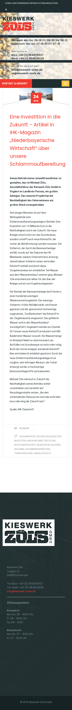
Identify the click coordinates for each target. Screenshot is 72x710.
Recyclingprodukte (25, 445)
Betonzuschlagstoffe (49, 436)
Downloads (11, 3)
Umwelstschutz (42, 453)
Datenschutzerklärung (41, 3)
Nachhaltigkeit (35, 440)
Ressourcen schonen (48, 445)
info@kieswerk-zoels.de (26, 70)
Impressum (23, 3)
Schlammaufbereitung (37, 449)
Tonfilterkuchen (23, 453)
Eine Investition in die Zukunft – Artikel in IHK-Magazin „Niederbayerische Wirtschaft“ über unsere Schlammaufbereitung (38, 140)
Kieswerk (24, 428)
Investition (20, 440)
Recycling (50, 440)
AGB (56, 3)
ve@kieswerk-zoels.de (25, 73)
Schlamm (19, 449)
